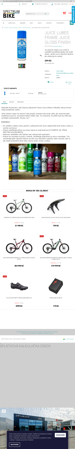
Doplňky (49, 23)
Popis (4, 102)
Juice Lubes (59, 71)
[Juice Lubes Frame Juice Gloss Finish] (5, 93)
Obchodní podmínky (22, 331)
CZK (70, 4)
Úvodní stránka (3, 23)
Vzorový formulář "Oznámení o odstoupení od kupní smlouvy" (37, 333)
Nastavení (14, 444)
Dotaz (52, 82)
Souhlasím (60, 435)
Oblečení (23, 23)
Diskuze (11, 102)
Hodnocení (20, 102)
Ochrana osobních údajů (35, 331)
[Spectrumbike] (11, 14)
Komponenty (60, 23)
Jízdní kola (11, 23)
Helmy (40, 23)
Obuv (31, 23)
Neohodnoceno (57, 46)
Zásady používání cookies (50, 331)
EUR (73, 4)
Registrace (65, 4)
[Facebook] (2, 4)
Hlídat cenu (70, 83)
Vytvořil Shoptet (69, 339)
